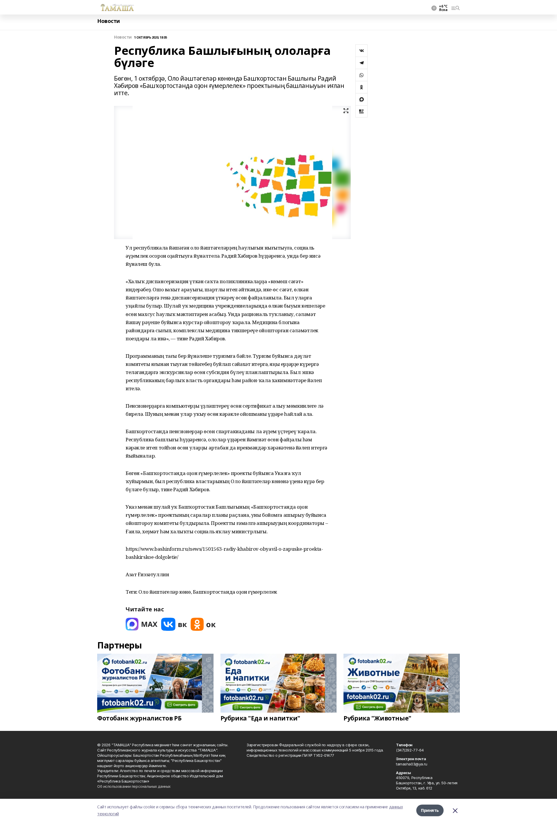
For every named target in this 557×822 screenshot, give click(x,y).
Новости (108, 21)
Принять (430, 810)
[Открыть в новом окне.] (142, 624)
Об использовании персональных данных (134, 786)
